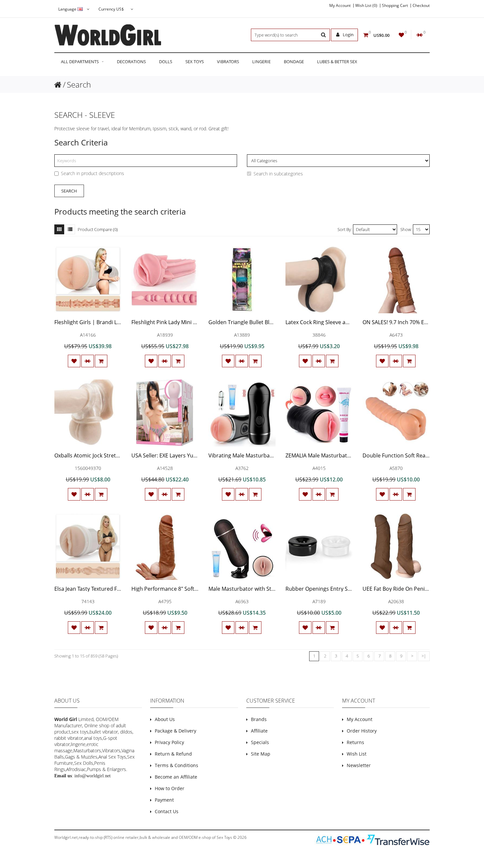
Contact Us (166, 811)
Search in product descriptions (92, 173)
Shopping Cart (395, 6)
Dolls (165, 62)
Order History (362, 731)
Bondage (294, 62)
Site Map (260, 754)
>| (423, 656)
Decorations (131, 62)
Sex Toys (194, 62)
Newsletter (359, 765)
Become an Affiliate (176, 777)
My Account (340, 6)
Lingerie (261, 62)
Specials (260, 742)
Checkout (421, 6)
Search (79, 84)
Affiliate (259, 731)
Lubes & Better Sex (337, 62)
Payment (164, 800)
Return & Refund (173, 754)
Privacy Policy (169, 742)
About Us (165, 719)
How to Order (169, 788)
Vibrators (228, 62)
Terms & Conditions (176, 765)
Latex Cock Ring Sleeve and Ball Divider (333, 322)
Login (348, 35)
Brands (259, 719)
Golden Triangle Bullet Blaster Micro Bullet (260, 322)
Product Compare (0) (98, 229)
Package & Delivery (175, 731)
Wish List (356, 754)
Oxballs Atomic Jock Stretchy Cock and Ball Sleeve (115, 455)
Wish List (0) (366, 6)
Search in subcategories (278, 173)
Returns (355, 742)
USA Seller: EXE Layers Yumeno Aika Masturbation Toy (197, 455)
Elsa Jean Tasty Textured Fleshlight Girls (102, 588)
